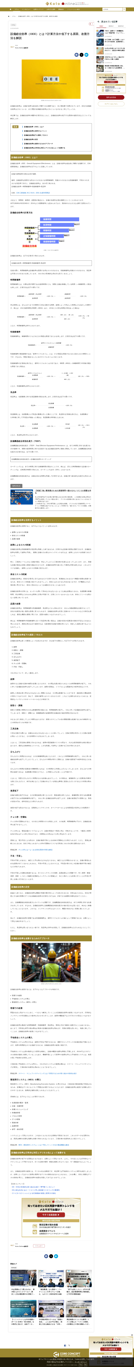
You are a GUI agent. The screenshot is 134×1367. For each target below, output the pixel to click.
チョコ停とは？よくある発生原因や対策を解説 (36, 850)
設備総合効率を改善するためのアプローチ (38, 143)
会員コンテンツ (39, 9)
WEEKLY (111, 26)
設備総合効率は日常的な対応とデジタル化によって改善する (44, 148)
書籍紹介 (61, 9)
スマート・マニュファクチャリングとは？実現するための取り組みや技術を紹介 (48, 1073)
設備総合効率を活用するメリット (35, 131)
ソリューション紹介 (73, 9)
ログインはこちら (111, 104)
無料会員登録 (111, 97)
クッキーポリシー (81, 1362)
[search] (124, 9)
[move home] (8, 16)
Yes (80, 1365)
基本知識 (13, 1267)
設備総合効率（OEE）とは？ (34, 127)
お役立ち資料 (51, 9)
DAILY (101, 26)
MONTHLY (121, 26)
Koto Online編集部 (21, 48)
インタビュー (26, 9)
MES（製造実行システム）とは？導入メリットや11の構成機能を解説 (44, 1145)
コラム (17, 9)
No (86, 1365)
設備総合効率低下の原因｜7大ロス (36, 135)
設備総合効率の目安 (31, 139)
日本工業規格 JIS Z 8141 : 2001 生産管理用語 (33, 193)
